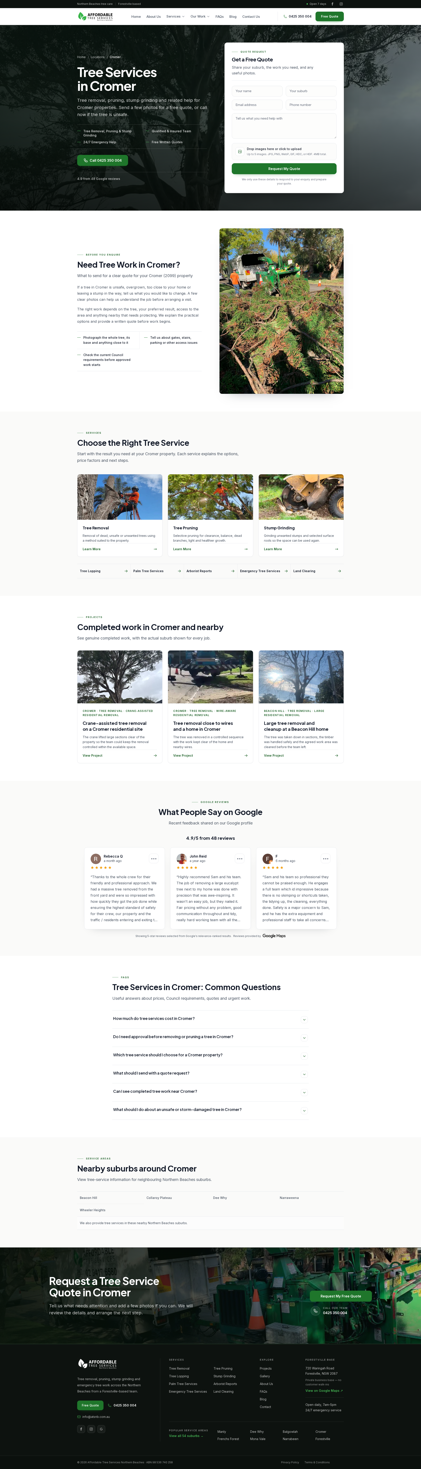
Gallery (265, 1376)
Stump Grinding (224, 1376)
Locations (98, 57)
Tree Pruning (223, 1368)
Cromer (321, 1431)
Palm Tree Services (183, 1384)
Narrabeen (290, 1439)
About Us (153, 16)
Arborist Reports (225, 1384)
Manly (222, 1431)
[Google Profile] (101, 1429)
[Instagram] (341, 4)
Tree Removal (179, 1368)
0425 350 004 (125, 1405)
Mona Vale (258, 1439)
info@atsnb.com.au (96, 1417)
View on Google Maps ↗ (324, 1390)
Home (136, 16)
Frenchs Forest (228, 1439)
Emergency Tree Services (188, 1391)
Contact (265, 1407)
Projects (266, 1368)
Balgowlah (290, 1431)
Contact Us (251, 16)
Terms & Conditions (317, 1462)
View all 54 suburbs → (186, 1436)
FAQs (220, 16)
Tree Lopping (179, 1376)
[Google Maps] (274, 936)
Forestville (323, 1439)
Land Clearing (224, 1391)
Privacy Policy (290, 1462)
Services (173, 16)
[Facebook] (332, 4)
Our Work (198, 16)
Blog (233, 16)
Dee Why (257, 1431)
